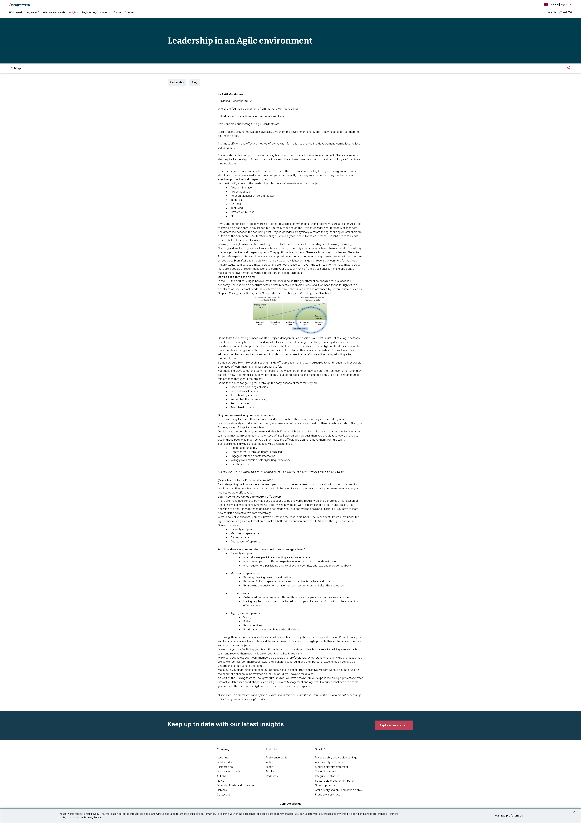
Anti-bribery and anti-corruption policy (338, 790)
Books (270, 771)
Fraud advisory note (327, 794)
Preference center (277, 757)
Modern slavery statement (331, 766)
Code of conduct (325, 771)
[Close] (574, 811)
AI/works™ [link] (33, 12)
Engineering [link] (89, 12)
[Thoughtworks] (19, 3)
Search (551, 12)
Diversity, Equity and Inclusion (235, 785)
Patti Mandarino (232, 94)
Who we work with (228, 771)
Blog (194, 82)
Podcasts (272, 776)
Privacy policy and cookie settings (336, 757)
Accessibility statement (329, 762)
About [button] (117, 12)
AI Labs (221, 776)
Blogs (269, 766)
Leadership (177, 82)
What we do (224, 762)
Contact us (223, 794)
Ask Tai (567, 12)
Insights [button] (73, 12)
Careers (222, 790)
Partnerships (225, 766)
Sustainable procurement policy (335, 780)
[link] (394, 725)
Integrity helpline (325, 776)
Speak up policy (325, 785)
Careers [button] (105, 12)
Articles (271, 762)
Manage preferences (509, 815)
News (220, 780)
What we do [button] (16, 12)
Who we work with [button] (54, 12)
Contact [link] (130, 12)
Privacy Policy (92, 817)
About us (222, 757)
